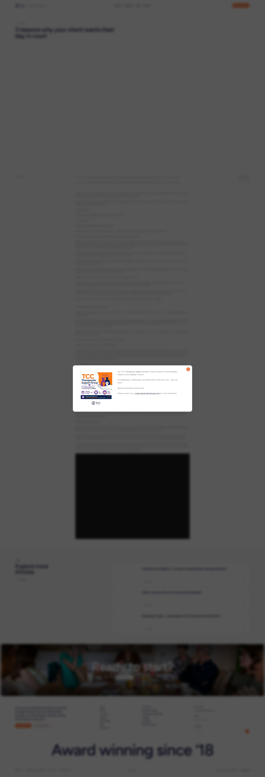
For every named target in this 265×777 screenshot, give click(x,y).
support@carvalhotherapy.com (147, 393)
